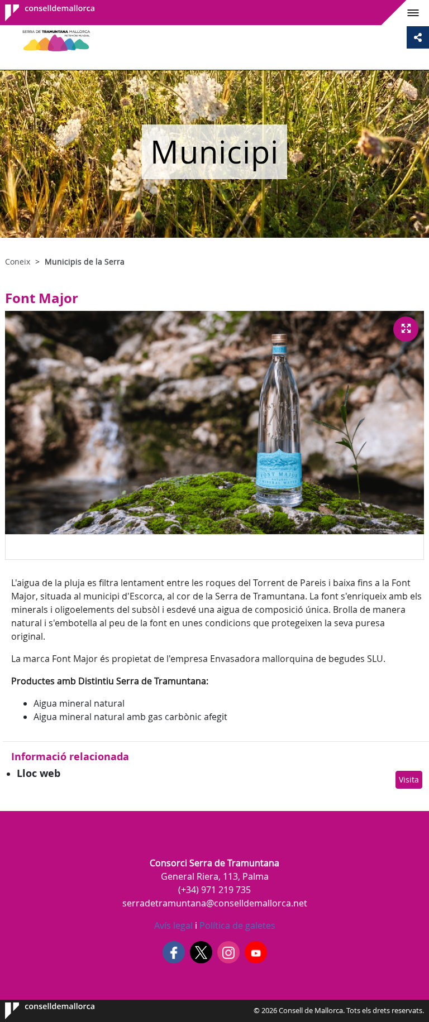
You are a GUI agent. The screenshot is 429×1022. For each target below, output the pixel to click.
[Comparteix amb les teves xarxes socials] (418, 37)
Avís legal (173, 925)
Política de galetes (236, 925)
